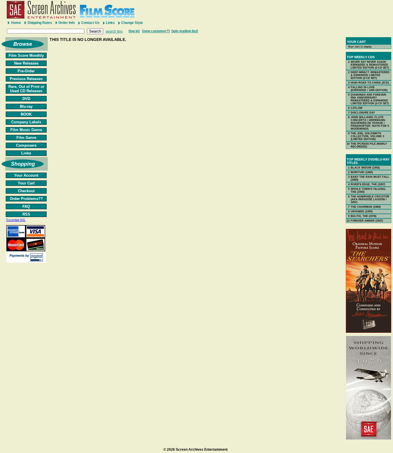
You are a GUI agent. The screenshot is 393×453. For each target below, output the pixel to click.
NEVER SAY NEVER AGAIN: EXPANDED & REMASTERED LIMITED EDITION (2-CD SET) (370, 65)
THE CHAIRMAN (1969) (366, 206)
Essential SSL (16, 220)
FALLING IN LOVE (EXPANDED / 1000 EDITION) (369, 89)
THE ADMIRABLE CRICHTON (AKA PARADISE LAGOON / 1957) (370, 199)
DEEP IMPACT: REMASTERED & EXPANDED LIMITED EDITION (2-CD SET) (370, 75)
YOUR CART (356, 42)
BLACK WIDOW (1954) (365, 167)
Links (110, 23)
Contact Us (90, 23)
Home (16, 23)
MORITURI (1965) (362, 172)
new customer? (156, 31)
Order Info (66, 23)
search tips (114, 31)
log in (134, 31)
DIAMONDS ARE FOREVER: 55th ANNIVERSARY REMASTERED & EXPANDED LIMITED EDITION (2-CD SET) (370, 99)
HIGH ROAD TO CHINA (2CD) (370, 82)
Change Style (132, 23)
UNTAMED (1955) (362, 211)
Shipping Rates (39, 23)
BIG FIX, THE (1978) (363, 216)
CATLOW (357, 108)
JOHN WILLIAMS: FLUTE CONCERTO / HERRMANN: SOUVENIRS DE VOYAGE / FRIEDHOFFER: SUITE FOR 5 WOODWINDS (370, 123)
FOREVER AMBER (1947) (367, 220)
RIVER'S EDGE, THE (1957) (368, 184)
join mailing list (185, 31)
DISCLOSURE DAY (363, 112)
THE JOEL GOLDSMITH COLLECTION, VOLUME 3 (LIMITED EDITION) (367, 136)
